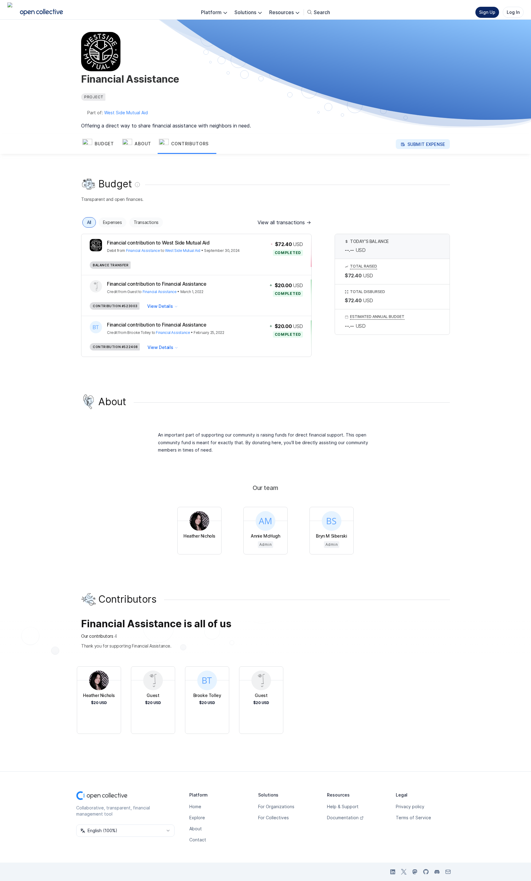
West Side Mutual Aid (126, 112)
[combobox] (125, 830)
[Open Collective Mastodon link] (415, 871)
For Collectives (273, 817)
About (195, 828)
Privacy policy (410, 806)
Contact (197, 839)
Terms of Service (413, 817)
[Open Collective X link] (403, 871)
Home (195, 806)
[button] (101, 144)
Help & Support (343, 806)
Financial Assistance (143, 250)
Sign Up (487, 12)
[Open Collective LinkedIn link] (392, 871)
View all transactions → (284, 222)
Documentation (343, 817)
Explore (197, 817)
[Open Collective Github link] (426, 871)
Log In (513, 12)
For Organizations (276, 806)
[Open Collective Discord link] (437, 871)
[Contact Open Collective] (448, 871)
